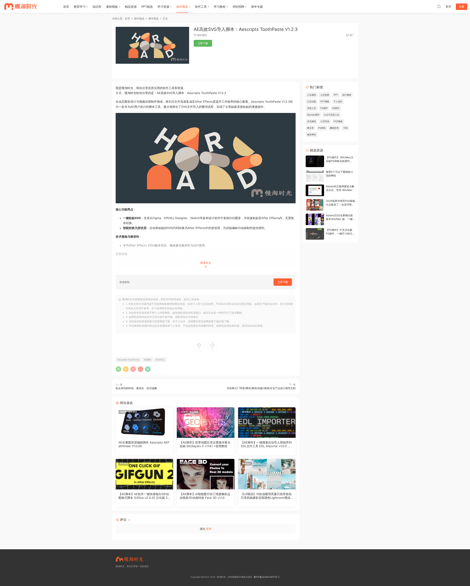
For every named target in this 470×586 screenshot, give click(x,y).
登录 (209, 529)
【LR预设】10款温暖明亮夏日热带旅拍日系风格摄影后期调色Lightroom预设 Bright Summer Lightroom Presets (266, 496)
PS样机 (322, 128)
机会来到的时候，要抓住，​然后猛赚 (136, 388)
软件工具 (201, 6)
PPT (336, 94)
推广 (352, 35)
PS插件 (324, 108)
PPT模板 (324, 101)
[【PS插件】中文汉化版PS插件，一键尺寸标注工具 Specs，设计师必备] (315, 234)
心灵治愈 (311, 101)
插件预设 (182, 6)
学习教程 (219, 6)
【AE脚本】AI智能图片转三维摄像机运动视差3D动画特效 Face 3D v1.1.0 (205, 496)
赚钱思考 (334, 128)
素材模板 (112, 6)
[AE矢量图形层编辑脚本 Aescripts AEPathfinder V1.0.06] (144, 422)
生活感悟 (311, 121)
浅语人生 (311, 108)
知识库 (97, 6)
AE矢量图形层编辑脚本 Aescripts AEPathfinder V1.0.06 (143, 444)
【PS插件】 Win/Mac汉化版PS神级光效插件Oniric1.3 (339, 161)
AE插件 (123, 411)
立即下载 (203, 43)
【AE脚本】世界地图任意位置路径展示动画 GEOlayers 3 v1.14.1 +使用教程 (205, 444)
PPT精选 (147, 6)
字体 (345, 128)
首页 (66, 6)
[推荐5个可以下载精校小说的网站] (315, 176)
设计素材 (346, 94)
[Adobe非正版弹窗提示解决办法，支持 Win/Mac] (315, 190)
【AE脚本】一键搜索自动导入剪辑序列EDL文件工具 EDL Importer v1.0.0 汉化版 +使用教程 (266, 444)
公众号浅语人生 (331, 114)
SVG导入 (160, 359)
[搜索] (439, 6)
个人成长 (338, 101)
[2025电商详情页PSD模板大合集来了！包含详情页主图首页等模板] (315, 205)
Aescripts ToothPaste (128, 359)
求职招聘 (238, 6)
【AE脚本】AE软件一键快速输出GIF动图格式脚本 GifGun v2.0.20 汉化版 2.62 (144, 496)
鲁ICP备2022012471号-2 (266, 577)
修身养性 (311, 134)
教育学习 (80, 6)
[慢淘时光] (29, 6)
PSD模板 (338, 121)
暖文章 (310, 128)
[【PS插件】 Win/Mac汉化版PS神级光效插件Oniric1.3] (315, 161)
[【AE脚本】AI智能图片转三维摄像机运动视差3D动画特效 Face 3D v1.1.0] (205, 474)
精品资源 (131, 6)
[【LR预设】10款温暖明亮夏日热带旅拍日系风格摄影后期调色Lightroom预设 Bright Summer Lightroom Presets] (267, 474)
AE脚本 (147, 359)
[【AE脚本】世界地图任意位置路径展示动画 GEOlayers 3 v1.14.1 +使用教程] (205, 422)
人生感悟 (311, 94)
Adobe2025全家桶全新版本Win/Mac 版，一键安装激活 (340, 219)
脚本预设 (202, 35)
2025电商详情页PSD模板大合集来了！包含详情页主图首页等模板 (340, 204)
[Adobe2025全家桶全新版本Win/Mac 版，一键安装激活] (315, 219)
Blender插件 (313, 114)
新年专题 (257, 6)
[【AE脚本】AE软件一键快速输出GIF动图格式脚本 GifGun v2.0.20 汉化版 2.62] (144, 474)
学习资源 (163, 6)
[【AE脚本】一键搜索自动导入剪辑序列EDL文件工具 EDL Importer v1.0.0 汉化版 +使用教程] (267, 422)
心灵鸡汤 (324, 121)
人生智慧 (324, 94)
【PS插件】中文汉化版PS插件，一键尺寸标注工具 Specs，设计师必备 (340, 233)
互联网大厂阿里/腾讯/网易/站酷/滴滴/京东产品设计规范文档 (261, 388)
